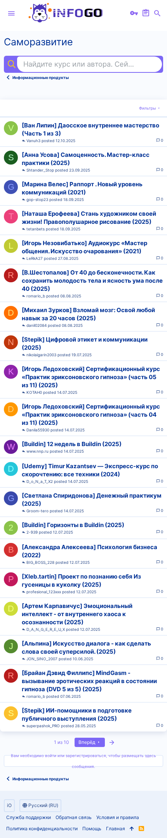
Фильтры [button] (147, 108)
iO (9, 805)
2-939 (32, 532)
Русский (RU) (42, 805)
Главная (115, 828)
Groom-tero (37, 511)
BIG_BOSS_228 (40, 562)
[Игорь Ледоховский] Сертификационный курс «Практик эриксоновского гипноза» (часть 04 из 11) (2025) (91, 414)
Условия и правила (117, 817)
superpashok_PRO (43, 726)
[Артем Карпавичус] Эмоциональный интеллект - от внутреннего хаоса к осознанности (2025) (77, 614)
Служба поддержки (28, 817)
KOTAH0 (34, 392)
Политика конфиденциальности (42, 828)
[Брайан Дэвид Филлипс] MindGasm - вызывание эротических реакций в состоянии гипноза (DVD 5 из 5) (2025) (89, 681)
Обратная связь (74, 817)
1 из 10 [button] (61, 742)
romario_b (35, 296)
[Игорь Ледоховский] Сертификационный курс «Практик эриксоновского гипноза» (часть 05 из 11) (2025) (91, 377)
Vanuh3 (33, 141)
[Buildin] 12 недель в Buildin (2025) (72, 444)
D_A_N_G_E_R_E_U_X (45, 629)
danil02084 (36, 325)
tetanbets (35, 229)
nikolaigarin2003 (41, 355)
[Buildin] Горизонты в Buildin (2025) (73, 525)
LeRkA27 (34, 258)
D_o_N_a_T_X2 (39, 481)
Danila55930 (37, 430)
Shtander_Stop (40, 170)
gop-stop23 (37, 199)
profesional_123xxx (43, 592)
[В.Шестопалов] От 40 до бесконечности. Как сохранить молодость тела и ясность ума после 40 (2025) (92, 280)
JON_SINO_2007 (41, 659)
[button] (11, 13)
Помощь (91, 828)
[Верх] (131, 829)
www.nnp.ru (37, 451)
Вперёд (87, 742)
